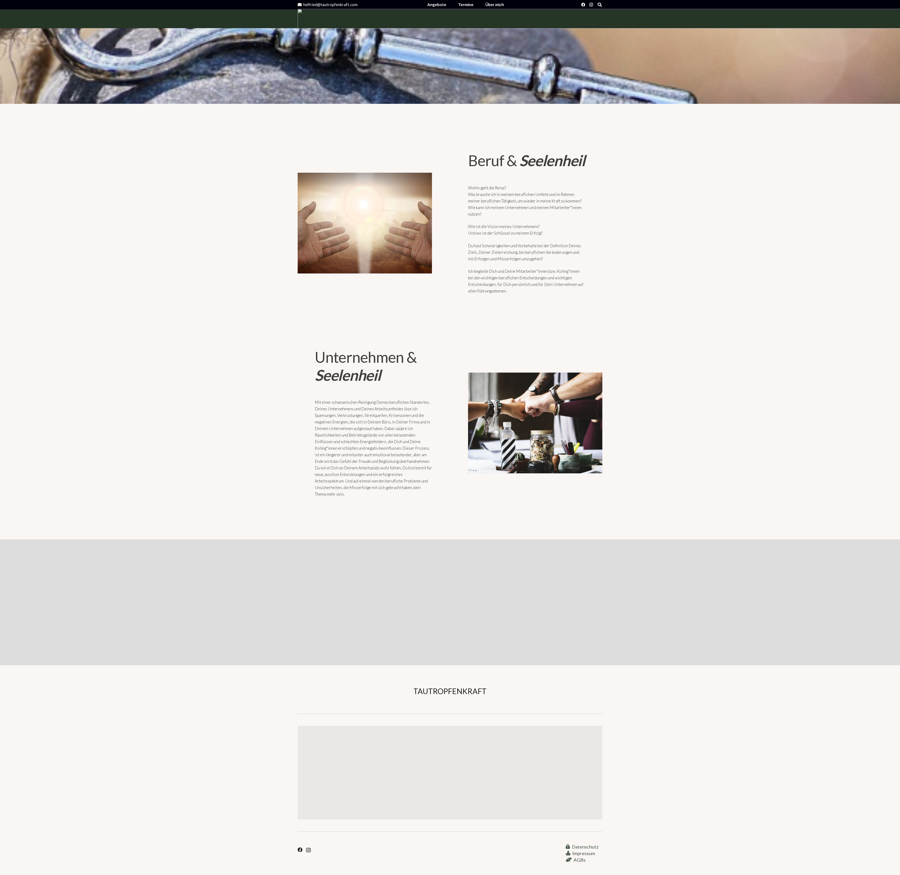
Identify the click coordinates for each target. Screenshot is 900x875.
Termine (465, 4)
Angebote (436, 4)
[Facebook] (583, 5)
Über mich (494, 4)
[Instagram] (591, 5)
